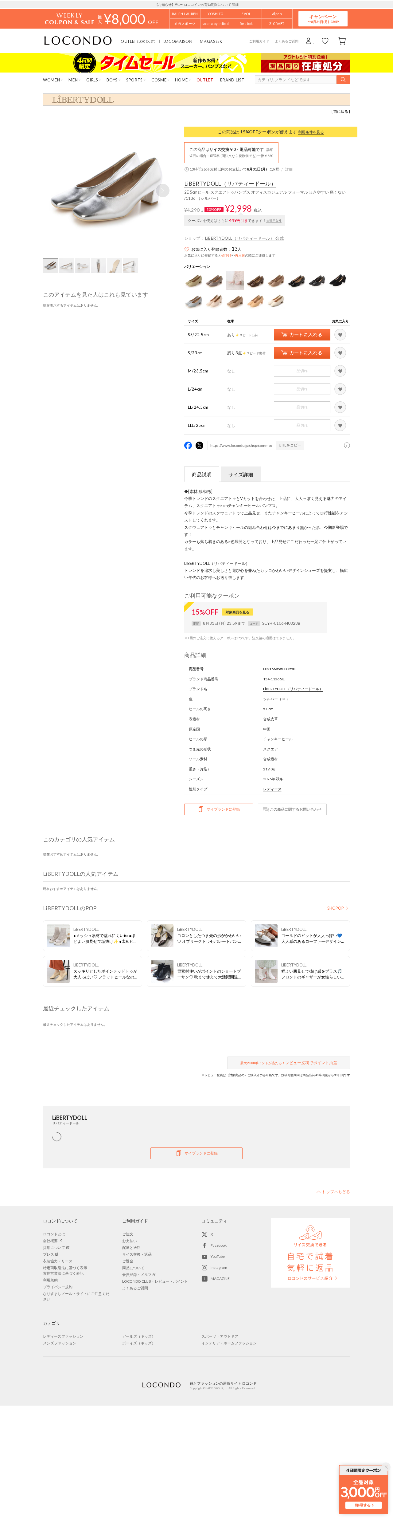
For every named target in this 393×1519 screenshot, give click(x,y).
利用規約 (50, 1280)
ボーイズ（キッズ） (138, 1343)
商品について (133, 1267)
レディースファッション (63, 1336)
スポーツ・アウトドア (219, 1336)
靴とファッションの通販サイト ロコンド (78, 40)
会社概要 (50, 1240)
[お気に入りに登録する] (340, 334)
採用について (54, 1247)
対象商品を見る (237, 612)
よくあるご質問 (286, 41)
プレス (48, 1254)
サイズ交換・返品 (137, 1254)
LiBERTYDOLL (230, 184)
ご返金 (127, 1261)
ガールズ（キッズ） (138, 1336)
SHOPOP (335, 908)
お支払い (129, 1240)
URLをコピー (290, 445)
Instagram (219, 1267)
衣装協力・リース (57, 1261)
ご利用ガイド (259, 41)
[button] (162, 190)
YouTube (218, 1256)
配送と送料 (131, 1247)
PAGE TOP (333, 1192)
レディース (272, 789)
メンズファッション (59, 1343)
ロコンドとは (54, 1234)
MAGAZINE (220, 1278)
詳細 (235, 4)
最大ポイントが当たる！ (288, 1062)
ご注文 (127, 1234)
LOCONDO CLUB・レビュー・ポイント (155, 1281)
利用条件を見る (311, 132)
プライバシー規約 (57, 1287)
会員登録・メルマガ (138, 1274)
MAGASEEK (211, 41)
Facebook (219, 1245)
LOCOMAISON (178, 41)
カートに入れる (302, 334)
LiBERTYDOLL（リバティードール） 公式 (244, 238)
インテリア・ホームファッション (229, 1343)
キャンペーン (323, 19)
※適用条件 (274, 220)
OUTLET (138, 41)
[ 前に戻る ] (341, 111)
